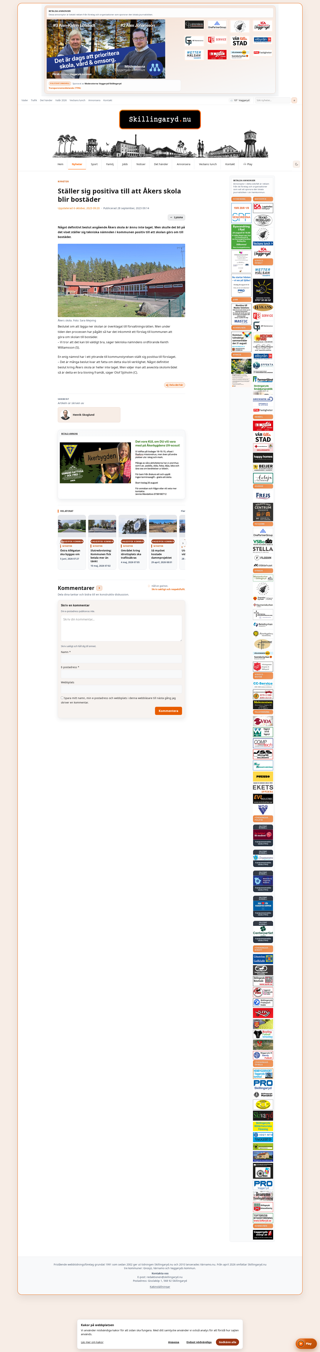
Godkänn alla (227, 1342)
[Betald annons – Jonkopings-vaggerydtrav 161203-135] (263, 970)
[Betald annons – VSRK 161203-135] (263, 992)
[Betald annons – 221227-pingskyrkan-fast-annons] (263, 644)
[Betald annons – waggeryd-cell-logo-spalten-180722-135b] (263, 732)
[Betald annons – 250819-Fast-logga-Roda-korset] (263, 447)
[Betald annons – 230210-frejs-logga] (263, 496)
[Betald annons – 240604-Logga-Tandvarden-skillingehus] (263, 372)
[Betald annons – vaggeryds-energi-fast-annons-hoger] (263, 1235)
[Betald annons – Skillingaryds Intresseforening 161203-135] (263, 1207)
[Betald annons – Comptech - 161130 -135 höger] (263, 743)
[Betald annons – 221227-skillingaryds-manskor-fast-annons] (263, 1094)
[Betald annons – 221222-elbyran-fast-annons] (262, 40)
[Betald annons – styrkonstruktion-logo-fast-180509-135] (263, 765)
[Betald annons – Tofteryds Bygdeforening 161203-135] (263, 1218)
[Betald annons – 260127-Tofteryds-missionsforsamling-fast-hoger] (263, 614)
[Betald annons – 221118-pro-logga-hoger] (263, 1185)
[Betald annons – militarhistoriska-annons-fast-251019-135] (263, 1126)
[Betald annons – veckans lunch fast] (263, 243)
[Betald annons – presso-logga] (263, 778)
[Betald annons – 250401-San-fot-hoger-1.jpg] (263, 338)
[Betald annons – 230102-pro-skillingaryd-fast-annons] (263, 1085)
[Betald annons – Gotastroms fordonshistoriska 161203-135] (263, 1105)
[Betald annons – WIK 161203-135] (263, 1055)
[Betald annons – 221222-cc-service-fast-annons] (263, 684)
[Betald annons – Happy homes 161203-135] (263, 458)
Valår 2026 (61, 100)
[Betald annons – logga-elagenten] (217, 55)
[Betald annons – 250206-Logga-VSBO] (263, 542)
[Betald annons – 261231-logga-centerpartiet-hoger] (263, 931)
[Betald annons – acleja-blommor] (263, 478)
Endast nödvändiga (199, 1342)
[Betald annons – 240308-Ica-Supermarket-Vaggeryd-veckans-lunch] (263, 252)
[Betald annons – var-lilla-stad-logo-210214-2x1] (240, 41)
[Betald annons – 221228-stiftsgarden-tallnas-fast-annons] (240, 26)
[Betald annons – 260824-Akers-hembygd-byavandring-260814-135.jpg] (241, 236)
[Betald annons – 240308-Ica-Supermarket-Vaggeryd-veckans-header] (262, 25)
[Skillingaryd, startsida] (160, 119)
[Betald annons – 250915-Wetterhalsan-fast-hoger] (194, 55)
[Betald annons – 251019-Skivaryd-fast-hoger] (263, 1116)
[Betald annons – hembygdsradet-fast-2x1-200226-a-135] (263, 1074)
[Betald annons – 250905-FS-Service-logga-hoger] (217, 40)
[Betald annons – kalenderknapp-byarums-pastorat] (240, 55)
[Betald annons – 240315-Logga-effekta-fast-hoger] (263, 365)
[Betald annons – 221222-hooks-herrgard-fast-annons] (263, 220)
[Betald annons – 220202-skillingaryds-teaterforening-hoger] (263, 1171)
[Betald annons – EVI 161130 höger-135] (263, 799)
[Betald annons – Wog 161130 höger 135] (263, 810)
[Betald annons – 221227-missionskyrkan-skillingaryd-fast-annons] (263, 578)
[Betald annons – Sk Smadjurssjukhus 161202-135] (263, 389)
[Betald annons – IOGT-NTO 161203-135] (263, 1137)
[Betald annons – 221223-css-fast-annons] (263, 348)
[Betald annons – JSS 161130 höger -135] (263, 754)
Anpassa (173, 1342)
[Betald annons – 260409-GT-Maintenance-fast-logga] (194, 41)
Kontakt (107, 100)
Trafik (34, 100)
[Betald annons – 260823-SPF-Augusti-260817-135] (241, 213)
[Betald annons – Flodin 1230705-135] (263, 558)
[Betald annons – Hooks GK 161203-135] (263, 1024)
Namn (66, 652)
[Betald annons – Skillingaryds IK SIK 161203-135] (263, 1013)
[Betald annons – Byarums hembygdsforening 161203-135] (263, 1196)
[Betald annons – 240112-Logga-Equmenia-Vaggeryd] (263, 605)
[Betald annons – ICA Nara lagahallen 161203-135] (263, 208)
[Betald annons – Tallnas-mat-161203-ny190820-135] (263, 234)
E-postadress (70, 667)
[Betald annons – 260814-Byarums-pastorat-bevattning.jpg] (241, 373)
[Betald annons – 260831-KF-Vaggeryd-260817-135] (241, 342)
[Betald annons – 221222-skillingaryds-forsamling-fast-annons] (263, 598)
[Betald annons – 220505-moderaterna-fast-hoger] (263, 881)
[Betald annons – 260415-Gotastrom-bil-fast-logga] (194, 24)
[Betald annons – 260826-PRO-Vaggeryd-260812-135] (241, 285)
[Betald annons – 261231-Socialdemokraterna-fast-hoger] (263, 835)
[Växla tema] (296, 164)
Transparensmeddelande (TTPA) (65, 88)
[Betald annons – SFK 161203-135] (263, 1002)
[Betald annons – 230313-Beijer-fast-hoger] (263, 468)
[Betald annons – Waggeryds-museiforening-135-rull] (263, 1156)
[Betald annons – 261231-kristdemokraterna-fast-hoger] (263, 906)
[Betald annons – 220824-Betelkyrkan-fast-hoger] (263, 625)
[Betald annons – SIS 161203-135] (263, 1034)
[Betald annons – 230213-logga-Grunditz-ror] (263, 401)
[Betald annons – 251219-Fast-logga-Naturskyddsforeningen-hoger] (263, 1146)
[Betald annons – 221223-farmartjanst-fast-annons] (263, 379)
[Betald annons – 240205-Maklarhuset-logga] (263, 565)
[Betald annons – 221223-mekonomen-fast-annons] (263, 704)
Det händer (46, 100)
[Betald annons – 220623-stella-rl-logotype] (263, 550)
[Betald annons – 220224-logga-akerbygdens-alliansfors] (263, 634)
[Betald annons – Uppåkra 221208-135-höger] (263, 789)
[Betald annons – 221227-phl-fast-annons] (262, 53)
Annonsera (94, 100)
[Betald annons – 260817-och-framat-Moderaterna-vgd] (114, 49)
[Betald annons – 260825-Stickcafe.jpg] (241, 261)
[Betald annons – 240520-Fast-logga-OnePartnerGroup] (217, 24)
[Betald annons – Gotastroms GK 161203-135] (263, 959)
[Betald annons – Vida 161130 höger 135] (263, 721)
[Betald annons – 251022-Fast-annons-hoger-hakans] (263, 307)
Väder (24, 100)
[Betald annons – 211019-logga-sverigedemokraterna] (263, 857)
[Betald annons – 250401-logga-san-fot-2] (263, 291)
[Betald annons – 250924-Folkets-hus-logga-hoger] (263, 512)
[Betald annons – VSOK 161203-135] (263, 1045)
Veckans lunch (77, 100)
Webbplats (67, 682)
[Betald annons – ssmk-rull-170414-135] (263, 981)
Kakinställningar (160, 1286)
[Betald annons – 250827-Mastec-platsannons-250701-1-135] (241, 314)
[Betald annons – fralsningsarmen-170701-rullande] (263, 667)
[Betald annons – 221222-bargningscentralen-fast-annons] (263, 694)
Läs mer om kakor (92, 1342)
